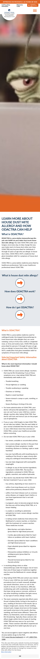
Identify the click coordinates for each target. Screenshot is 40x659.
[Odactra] (9, 14)
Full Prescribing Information (6, 5)
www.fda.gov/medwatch (14, 637)
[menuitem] (8, 5)
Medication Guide (20, 5)
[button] (34, 11)
